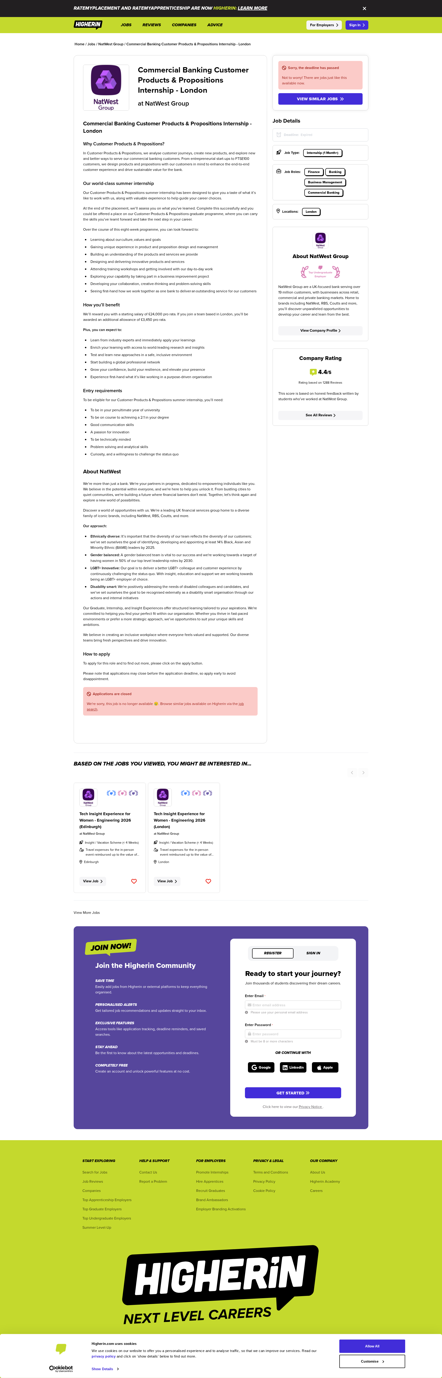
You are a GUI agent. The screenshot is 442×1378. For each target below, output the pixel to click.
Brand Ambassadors (212, 1199)
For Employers (322, 25)
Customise (369, 1361)
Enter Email (255, 995)
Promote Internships (212, 1172)
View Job (90, 881)
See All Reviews (319, 415)
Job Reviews (92, 1181)
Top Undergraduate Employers (106, 1218)
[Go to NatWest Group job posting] (109, 797)
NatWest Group (167, 103)
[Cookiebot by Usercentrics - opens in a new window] (61, 1369)
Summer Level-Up (96, 1227)
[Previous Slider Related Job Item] (352, 772)
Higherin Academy (325, 1181)
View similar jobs (317, 99)
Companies (91, 1190)
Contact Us (148, 1172)
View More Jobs (87, 912)
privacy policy (104, 1356)
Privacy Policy (264, 1181)
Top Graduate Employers (102, 1208)
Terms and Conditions (270, 1172)
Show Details (102, 1369)
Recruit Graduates (210, 1190)
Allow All (372, 1346)
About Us (317, 1172)
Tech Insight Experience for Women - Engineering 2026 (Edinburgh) (105, 820)
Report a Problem (153, 1181)
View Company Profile (318, 330)
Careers (316, 1190)
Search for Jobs (94, 1172)
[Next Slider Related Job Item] (363, 772)
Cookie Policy (264, 1190)
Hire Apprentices (209, 1181)
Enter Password (259, 1024)
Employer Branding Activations (221, 1208)
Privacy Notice (311, 1106)
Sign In (355, 25)
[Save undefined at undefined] (134, 881)
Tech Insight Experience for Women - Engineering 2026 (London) (179, 820)
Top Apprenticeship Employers (106, 1199)
